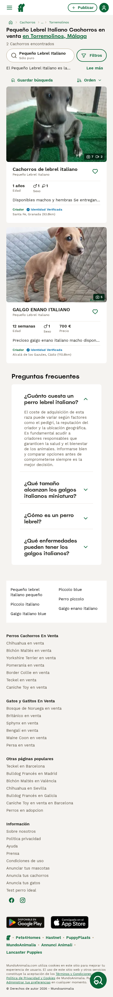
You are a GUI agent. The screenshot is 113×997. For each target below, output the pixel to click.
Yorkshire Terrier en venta (31, 658)
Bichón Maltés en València (31, 781)
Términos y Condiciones (73, 974)
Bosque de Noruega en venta (33, 708)
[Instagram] (22, 900)
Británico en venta (23, 715)
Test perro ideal (21, 890)
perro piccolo (71, 599)
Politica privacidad (23, 838)
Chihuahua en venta (25, 643)
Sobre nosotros (21, 831)
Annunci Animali (56, 945)
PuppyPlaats (78, 937)
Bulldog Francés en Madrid (31, 773)
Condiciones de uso (25, 860)
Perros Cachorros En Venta (32, 635)
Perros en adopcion (24, 810)
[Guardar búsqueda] (98, 980)
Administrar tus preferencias (28, 982)
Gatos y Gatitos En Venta (30, 701)
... (42, 22)
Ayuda (12, 846)
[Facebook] (11, 900)
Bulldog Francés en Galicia (31, 795)
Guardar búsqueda (35, 80)
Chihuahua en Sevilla (26, 788)
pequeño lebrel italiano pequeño (26, 592)
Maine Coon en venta (26, 737)
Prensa (12, 853)
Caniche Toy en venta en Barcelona (39, 803)
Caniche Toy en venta (26, 687)
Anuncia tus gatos (23, 883)
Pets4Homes (28, 937)
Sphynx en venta (22, 723)
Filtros (96, 55)
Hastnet (53, 937)
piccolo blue (70, 589)
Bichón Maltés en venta (28, 650)
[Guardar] (95, 171)
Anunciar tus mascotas (28, 868)
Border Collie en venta (27, 672)
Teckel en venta (21, 680)
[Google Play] (25, 922)
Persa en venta (20, 745)
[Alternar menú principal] (9, 7)
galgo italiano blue (28, 613)
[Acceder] (104, 7)
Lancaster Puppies (24, 952)
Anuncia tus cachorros (27, 875)
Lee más (94, 68)
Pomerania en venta (25, 665)
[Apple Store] (70, 922)
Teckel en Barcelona (25, 766)
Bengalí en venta (22, 730)
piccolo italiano (25, 604)
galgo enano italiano (78, 608)
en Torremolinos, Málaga (55, 36)
